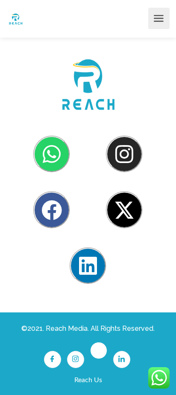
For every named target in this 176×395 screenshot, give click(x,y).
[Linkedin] (88, 265)
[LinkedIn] (121, 359)
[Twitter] (98, 350)
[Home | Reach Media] (15, 19)
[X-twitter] (124, 209)
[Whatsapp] (51, 154)
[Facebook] (51, 209)
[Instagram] (124, 154)
